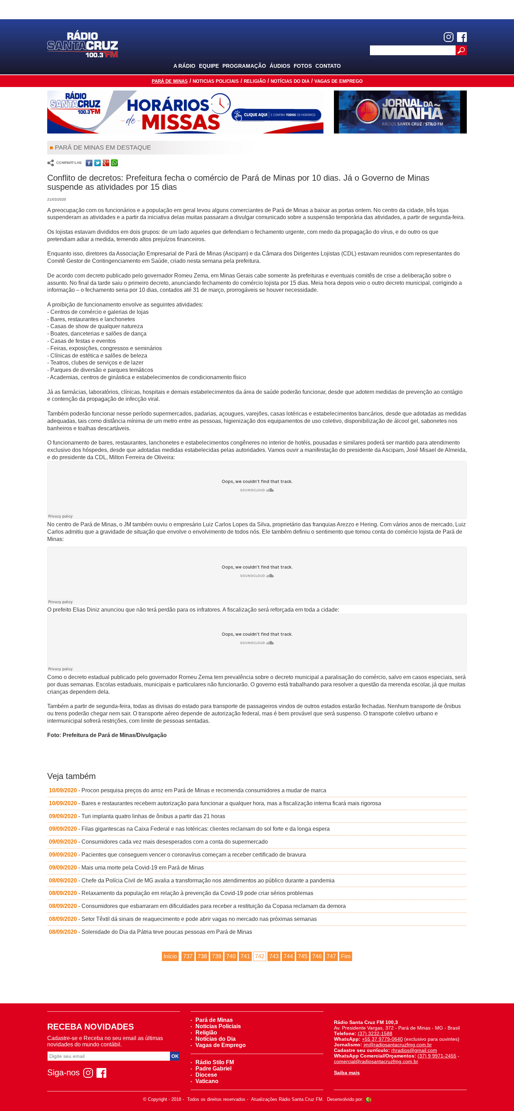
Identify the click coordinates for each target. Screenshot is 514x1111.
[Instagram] (449, 37)
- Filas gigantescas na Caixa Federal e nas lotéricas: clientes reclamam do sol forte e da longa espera (189, 829)
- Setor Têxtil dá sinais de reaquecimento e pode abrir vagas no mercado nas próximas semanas (183, 919)
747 (331, 956)
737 (188, 956)
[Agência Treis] (368, 1099)
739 (216, 956)
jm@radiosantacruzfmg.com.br (398, 1044)
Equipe (209, 66)
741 (245, 956)
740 (231, 956)
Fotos (303, 66)
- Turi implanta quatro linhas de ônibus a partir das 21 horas (137, 816)
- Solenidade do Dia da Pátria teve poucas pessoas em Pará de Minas (150, 932)
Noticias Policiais (216, 81)
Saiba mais (347, 1072)
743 (274, 956)
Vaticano (207, 1081)
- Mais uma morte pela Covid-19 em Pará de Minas (126, 868)
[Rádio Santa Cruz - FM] (82, 43)
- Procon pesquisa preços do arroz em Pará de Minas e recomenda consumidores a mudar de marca (187, 790)
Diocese (206, 1075)
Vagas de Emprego (338, 81)
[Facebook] (462, 37)
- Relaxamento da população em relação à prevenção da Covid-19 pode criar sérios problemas (181, 893)
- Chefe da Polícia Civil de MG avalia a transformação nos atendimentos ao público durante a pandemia (192, 880)
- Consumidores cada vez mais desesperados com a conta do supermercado (158, 842)
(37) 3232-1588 (375, 1033)
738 (202, 956)
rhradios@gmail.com (414, 1050)
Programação (244, 66)
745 (302, 956)
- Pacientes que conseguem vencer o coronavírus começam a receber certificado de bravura (177, 855)
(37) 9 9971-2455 (436, 1056)
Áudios (280, 66)
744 (288, 956)
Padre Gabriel (213, 1069)
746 (317, 956)
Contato (328, 66)
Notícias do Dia (290, 81)
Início (170, 956)
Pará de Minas (170, 81)
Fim (345, 956)
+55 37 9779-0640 (382, 1039)
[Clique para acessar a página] (185, 112)
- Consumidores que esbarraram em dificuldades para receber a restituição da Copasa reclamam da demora (197, 906)
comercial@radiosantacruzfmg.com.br (376, 1061)
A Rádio (184, 66)
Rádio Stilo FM (214, 1062)
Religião (255, 81)
